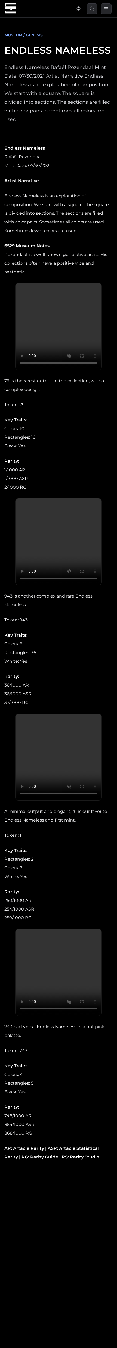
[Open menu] (106, 8)
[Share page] (78, 9)
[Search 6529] (92, 8)
